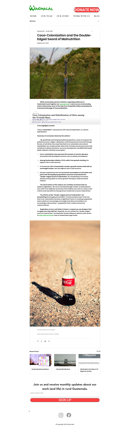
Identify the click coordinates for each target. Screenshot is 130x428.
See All (98, 351)
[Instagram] (61, 415)
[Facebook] (69, 415)
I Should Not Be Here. (63, 369)
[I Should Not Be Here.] (65, 360)
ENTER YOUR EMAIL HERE (36, 393)
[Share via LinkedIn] (45, 341)
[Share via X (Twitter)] (41, 341)
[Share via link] (49, 341)
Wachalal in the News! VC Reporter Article (89, 370)
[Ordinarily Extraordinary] (40, 360)
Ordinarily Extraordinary (40, 369)
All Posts (33, 21)
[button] (98, 21)
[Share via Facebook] (38, 341)
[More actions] (92, 31)
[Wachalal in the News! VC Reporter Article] (89, 360)
